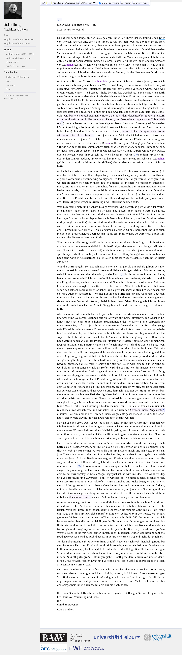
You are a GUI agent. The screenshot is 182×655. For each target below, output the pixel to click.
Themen (127, 3)
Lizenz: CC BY (9, 95)
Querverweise (142, 3)
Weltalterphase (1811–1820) (20, 54)
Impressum (8, 98)
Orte (8, 89)
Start (6, 35)
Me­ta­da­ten (58, 3)
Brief (162, 37)
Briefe (9, 81)
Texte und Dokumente (17, 76)
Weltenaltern (134, 502)
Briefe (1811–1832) (15, 66)
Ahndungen (96, 426)
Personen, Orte (90, 3)
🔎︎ (44, 3)
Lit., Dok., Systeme (110, 3)
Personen (10, 85)
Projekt (19, 39)
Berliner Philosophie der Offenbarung (18, 60)
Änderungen (73, 3)
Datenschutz (22, 95)
